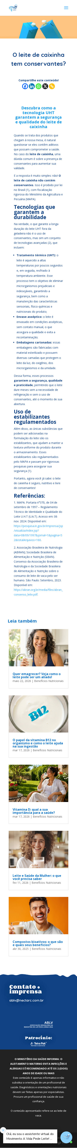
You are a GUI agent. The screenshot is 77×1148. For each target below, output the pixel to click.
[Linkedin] (32, 86)
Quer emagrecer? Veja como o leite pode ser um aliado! (37, 675)
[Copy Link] (52, 86)
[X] (45, 86)
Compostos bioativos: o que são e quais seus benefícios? (38, 943)
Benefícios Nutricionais (49, 681)
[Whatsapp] (38, 86)
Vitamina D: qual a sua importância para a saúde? (34, 811)
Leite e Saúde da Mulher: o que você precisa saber (37, 877)
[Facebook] (25, 86)
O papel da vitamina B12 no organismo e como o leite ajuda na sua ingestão (38, 743)
